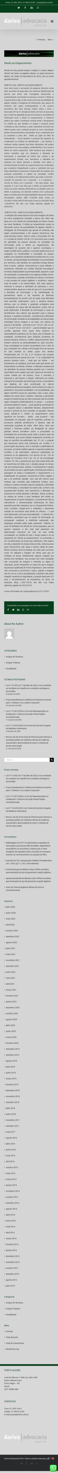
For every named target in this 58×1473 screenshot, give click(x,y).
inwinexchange (12, 869)
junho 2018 (11, 1114)
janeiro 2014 (11, 1250)
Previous (41, 39)
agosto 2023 (11, 942)
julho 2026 (10, 907)
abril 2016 (10, 1161)
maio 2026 (10, 919)
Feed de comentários (15, 1343)
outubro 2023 (12, 930)
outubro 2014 (12, 1197)
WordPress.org (12, 1349)
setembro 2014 (12, 1203)
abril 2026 (10, 925)
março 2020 (11, 1037)
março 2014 (11, 1238)
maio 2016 (10, 1155)
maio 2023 (10, 954)
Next (50, 39)
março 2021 (11, 990)
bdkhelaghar (11, 843)
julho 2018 (10, 1108)
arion (8, 887)
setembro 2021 (12, 966)
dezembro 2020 (13, 1007)
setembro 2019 (12, 1055)
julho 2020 (10, 1025)
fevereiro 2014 (12, 1244)
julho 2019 (10, 1067)
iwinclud (9, 860)
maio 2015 (10, 1173)
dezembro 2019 (13, 1049)
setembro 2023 (12, 936)
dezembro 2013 (13, 1256)
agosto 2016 (11, 1138)
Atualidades (11, 668)
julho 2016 (10, 1144)
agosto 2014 (11, 1209)
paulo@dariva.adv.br (45, 2)
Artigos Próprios (13, 663)
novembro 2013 (13, 1262)
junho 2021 (11, 972)
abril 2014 (10, 1232)
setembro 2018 (12, 1102)
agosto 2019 (11, 1061)
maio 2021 (10, 978)
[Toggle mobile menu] (52, 21)
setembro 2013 (12, 1274)
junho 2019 (11, 1073)
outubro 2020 (12, 1013)
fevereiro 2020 (12, 1043)
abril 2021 (10, 984)
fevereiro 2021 (12, 996)
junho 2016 (11, 1150)
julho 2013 (10, 1286)
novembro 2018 (13, 1096)
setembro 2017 (12, 1126)
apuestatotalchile (13, 878)
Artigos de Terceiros (14, 657)
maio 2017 (10, 1132)
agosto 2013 (11, 1280)
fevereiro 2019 (12, 1084)
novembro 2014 (13, 1191)
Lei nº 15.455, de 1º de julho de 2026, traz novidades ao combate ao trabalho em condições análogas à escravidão (28, 688)
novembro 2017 (13, 1120)
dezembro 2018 (13, 1090)
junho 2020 (11, 1031)
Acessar (9, 1331)
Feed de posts (12, 1337)
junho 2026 (11, 913)
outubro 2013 (12, 1268)
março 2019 (11, 1078)
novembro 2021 (13, 960)
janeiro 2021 (11, 1002)
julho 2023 (10, 948)
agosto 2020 (11, 1019)
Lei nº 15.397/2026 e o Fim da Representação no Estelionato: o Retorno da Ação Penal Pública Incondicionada (27, 714)
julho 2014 (10, 1215)
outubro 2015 (12, 1167)
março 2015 (11, 1179)
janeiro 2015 (11, 1185)
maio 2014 (10, 1226)
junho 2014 (11, 1221)
